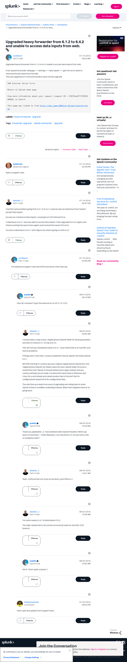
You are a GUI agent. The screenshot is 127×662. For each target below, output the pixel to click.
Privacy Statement (11, 657)
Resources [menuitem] (28, 9)
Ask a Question (107, 16)
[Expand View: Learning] (103, 3)
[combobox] (49, 16)
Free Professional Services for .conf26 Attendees (107, 201)
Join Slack (108, 103)
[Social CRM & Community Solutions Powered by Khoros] (115, 632)
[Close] (69, 650)
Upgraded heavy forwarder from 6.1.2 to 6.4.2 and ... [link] (31, 27)
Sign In (116, 6)
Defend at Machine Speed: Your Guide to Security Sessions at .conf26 (107, 231)
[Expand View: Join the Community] (52, 3)
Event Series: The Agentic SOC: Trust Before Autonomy (106, 170)
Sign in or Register (99, 649)
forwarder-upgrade (22, 123)
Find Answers (12, 24)
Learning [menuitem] (98, 4)
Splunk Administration (30, 24)
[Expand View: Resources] (33, 8)
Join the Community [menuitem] (42, 4)
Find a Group (108, 143)
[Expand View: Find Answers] (69, 3)
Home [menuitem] (25, 4)
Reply (83, 136)
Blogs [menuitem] (86, 4)
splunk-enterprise (43, 123)
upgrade (36, 117)
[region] (36, 654)
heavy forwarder (22, 117)
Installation (62, 24)
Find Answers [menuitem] (62, 4)
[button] (89, 36)
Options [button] (115, 27)
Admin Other (48, 24)
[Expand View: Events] (80, 3)
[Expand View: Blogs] (90, 3)
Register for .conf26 (108, 56)
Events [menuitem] (76, 4)
